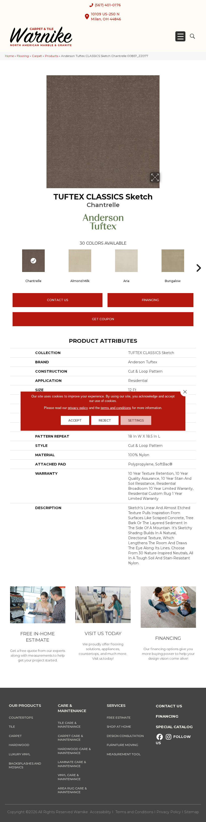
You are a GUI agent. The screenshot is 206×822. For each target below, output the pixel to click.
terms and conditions (116, 408)
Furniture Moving (123, 745)
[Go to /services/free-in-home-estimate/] (37, 625)
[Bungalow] (172, 260)
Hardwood (19, 745)
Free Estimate (119, 717)
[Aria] (126, 260)
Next (198, 260)
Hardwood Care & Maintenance (74, 751)
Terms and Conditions (134, 812)
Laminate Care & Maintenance (72, 764)
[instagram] (168, 737)
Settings (136, 420)
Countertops (21, 717)
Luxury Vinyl (19, 754)
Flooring (23, 56)
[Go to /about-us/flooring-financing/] (168, 624)
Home (9, 56)
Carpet (37, 56)
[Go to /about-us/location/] (103, 624)
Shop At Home (119, 726)
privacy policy (78, 408)
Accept (75, 420)
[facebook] (160, 737)
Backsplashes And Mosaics (25, 765)
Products (51, 56)
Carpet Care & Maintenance (70, 738)
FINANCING (150, 300)
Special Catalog (174, 726)
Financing (167, 716)
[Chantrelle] (33, 260)
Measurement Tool (124, 754)
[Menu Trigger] (180, 36)
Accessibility (100, 812)
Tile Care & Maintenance (69, 725)
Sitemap (191, 812)
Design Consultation (125, 736)
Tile (12, 726)
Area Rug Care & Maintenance (72, 790)
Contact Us (57, 300)
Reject (105, 420)
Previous (7, 260)
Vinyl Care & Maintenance (69, 777)
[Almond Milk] (80, 260)
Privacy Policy (169, 812)
